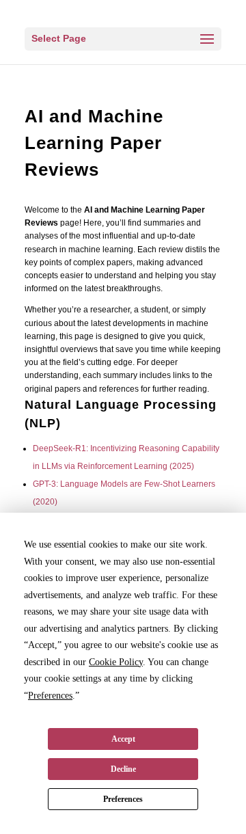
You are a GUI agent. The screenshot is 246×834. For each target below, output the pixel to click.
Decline (123, 769)
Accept (123, 739)
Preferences (123, 799)
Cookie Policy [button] (116, 662)
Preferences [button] (50, 695)
